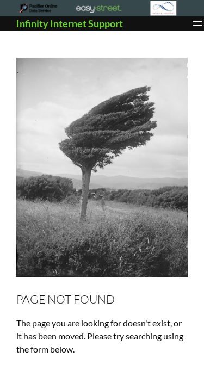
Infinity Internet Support (69, 23)
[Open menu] (197, 23)
